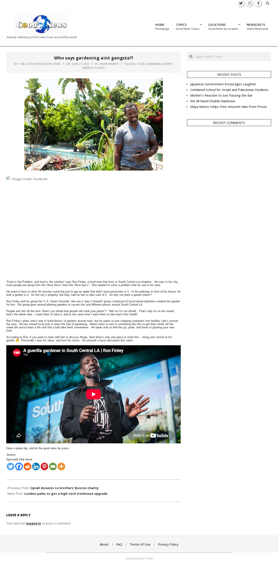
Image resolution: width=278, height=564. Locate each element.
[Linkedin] (36, 466)
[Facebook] (19, 466)
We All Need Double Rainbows (212, 101)
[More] (61, 466)
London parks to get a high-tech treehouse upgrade (66, 493)
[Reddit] (27, 466)
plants (100, 68)
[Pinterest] (44, 466)
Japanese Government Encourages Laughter (223, 84)
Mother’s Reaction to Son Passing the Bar (221, 95)
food (141, 64)
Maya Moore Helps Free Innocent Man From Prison (228, 106)
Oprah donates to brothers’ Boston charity (64, 488)
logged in (33, 523)
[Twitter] (10, 466)
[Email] (53, 466)
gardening (154, 64)
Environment (109, 64)
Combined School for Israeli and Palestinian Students (229, 89)
